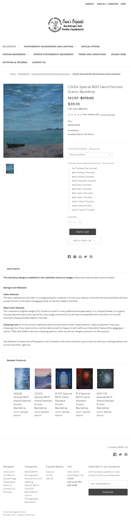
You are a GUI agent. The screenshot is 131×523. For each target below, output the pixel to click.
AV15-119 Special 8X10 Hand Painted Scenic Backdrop (105, 400)
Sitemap (7, 492)
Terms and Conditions (92, 54)
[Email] (74, 256)
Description (13, 268)
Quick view (22, 374)
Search (89, 4)
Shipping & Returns (15, 62)
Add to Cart (22, 382)
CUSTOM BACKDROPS (14, 54)
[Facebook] (69, 256)
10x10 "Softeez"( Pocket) (84, 181)
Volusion (50, 471)
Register (113, 4)
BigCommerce (20, 512)
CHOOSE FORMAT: (84, 148)
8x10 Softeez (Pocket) (83, 176)
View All (49, 478)
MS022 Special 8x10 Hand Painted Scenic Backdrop (22, 400)
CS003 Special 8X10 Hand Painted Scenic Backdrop (43, 400)
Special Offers (90, 46)
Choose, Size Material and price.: (91, 163)
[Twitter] (85, 256)
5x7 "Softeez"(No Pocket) (84, 168)
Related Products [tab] (16, 360)
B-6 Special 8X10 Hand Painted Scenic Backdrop (83, 400)
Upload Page (118, 54)
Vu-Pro (49, 475)
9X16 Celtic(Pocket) (82, 205)
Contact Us (39, 62)
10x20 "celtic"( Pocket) (83, 209)
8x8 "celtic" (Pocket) (82, 193)
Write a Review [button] (107, 114)
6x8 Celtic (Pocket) (82, 189)
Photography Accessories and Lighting (48, 46)
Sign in (101, 4)
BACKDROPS (9, 46)
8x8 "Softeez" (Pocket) (83, 172)
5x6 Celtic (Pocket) (81, 185)
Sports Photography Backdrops (53, 54)
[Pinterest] (91, 256)
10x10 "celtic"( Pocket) (83, 201)
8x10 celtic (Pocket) (82, 197)
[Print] (80, 256)
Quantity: (72, 217)
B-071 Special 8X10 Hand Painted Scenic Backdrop (63, 400)
